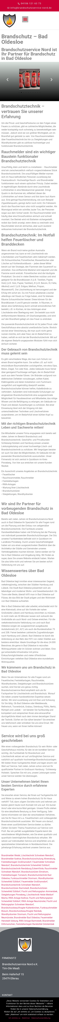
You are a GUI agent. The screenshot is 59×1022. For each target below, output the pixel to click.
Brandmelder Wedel (10, 855)
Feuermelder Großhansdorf (34, 881)
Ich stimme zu (14, 1018)
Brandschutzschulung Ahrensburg (38, 858)
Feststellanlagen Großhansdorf (16, 862)
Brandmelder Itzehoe (11, 858)
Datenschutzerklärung (40, 1018)
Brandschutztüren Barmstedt (15, 888)
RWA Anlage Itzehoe (18, 898)
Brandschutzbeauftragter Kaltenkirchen (20, 907)
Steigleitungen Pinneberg (13, 894)
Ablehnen (26, 1018)
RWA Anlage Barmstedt (30, 921)
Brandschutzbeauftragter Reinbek (25, 911)
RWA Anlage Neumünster (33, 901)
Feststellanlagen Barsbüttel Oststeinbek (35, 924)
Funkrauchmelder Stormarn (24, 878)
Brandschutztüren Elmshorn (34, 871)
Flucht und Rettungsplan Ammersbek (39, 891)
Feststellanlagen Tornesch (14, 875)
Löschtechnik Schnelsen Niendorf (37, 855)
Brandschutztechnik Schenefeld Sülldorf (30, 865)
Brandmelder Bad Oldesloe (27, 917)
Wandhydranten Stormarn (13, 914)
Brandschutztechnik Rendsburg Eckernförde (22, 868)
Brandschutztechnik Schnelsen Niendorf (20, 885)
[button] (25, 19)
